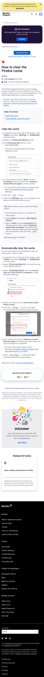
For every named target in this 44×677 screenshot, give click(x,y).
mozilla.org (6, 659)
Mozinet (38, 394)
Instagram (10, 638)
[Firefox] (22, 62)
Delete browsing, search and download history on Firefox (20, 103)
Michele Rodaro (37, 392)
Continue (22, 39)
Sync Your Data (8, 612)
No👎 (26, 377)
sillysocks (5, 398)
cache (13, 89)
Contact (5, 674)
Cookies (5, 670)
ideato (33, 394)
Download (6, 547)
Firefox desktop (8, 550)
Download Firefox (22, 53)
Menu (36, 14)
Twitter (4, 527)
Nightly (4, 585)
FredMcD (23, 396)
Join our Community (10, 531)
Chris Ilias (13, 392)
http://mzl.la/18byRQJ (25, 363)
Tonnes (30, 392)
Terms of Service (8, 663)
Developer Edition (9, 574)
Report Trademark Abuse (11, 520)
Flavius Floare (22, 400)
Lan (28, 396)
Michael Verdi (7, 394)
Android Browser (8, 554)
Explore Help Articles (10, 534)
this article (20, 8)
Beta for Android (8, 581)
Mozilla (7, 506)
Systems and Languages (15, 56)
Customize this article (9, 47)
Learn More (22, 442)
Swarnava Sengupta (25, 394)
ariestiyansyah (15, 396)
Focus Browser (7, 562)
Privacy (33, 56)
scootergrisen (33, 396)
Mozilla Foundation (12, 645)
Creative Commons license (26, 654)
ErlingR (24, 398)
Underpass (19, 392)
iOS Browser (6, 558)
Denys (29, 398)
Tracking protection (10, 23)
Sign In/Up (6, 601)
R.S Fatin (11, 398)
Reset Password (8, 608)
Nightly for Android (9, 589)
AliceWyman (5, 392)
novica (25, 392)
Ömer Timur (17, 398)
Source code (6, 523)
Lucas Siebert (35, 398)
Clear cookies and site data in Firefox (18, 470)
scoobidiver (15, 394)
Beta (3, 578)
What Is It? (6, 605)
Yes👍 (19, 377)
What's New (26, 56)
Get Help (5, 616)
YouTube (6, 638)
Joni (39, 396)
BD (41, 398)
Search (32, 14)
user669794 (6, 396)
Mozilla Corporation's (14, 643)
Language (5, 628)
